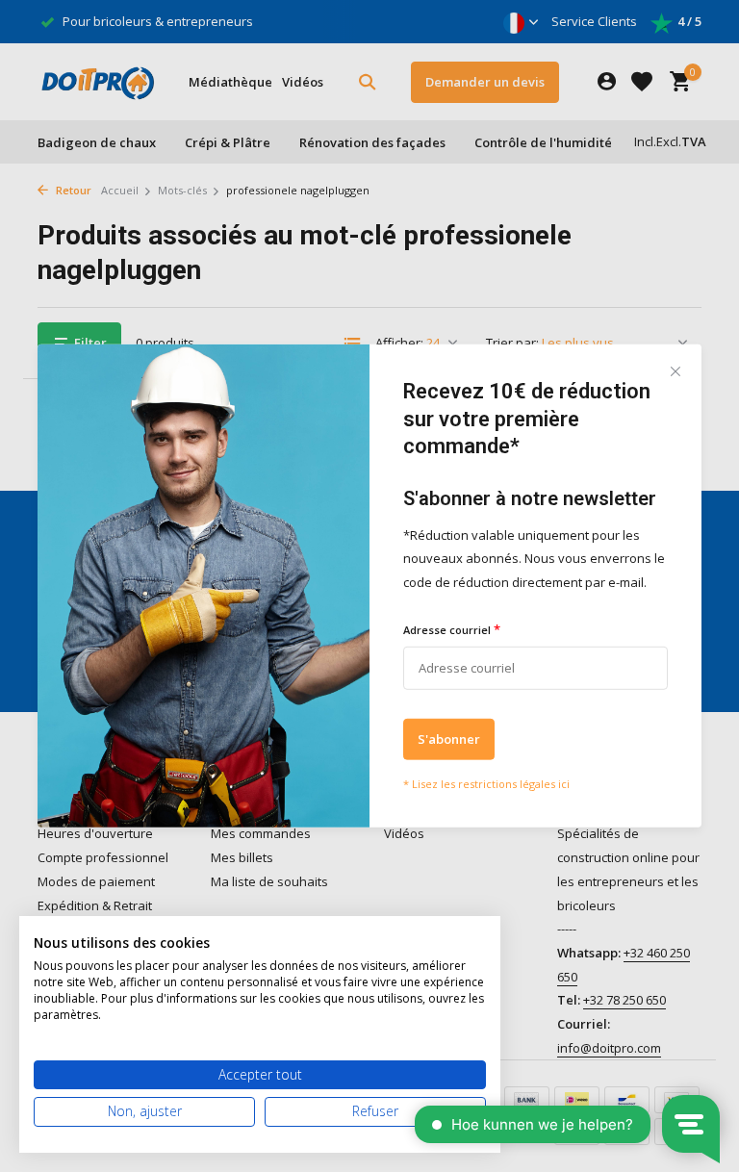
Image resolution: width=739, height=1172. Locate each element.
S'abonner (449, 738)
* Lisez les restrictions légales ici (486, 783)
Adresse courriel (451, 629)
